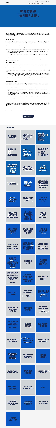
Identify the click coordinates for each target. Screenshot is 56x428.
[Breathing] (13, 184)
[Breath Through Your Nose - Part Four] (13, 340)
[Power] (43, 387)
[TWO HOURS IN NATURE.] (43, 278)
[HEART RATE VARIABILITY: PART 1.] (43, 231)
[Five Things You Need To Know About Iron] (28, 340)
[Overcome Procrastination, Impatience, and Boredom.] (43, 137)
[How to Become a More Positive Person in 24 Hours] (13, 403)
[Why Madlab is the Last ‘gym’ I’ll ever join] (43, 246)
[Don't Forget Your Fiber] (13, 387)
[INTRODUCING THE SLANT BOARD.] (28, 262)
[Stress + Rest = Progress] (13, 293)
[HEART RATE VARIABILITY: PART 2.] (43, 199)
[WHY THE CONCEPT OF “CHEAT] (28, 215)
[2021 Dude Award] (43, 340)
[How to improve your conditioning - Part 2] (28, 293)
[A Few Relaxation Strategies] (13, 199)
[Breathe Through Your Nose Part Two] (13, 372)
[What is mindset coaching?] (43, 215)
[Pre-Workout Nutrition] (28, 309)
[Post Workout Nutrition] (43, 325)
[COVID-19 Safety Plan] (13, 419)
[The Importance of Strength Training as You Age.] (13, 309)
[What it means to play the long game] (43, 403)
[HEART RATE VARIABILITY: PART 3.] (28, 184)
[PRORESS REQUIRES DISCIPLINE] (43, 262)
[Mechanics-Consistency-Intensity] (28, 325)
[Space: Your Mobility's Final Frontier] (13, 215)
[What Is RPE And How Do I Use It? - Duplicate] (28, 168)
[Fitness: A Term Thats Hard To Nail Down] (28, 231)
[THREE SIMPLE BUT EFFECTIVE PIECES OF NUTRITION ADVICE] (43, 184)
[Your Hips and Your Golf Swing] (13, 231)
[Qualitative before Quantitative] (43, 372)
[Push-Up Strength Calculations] (43, 356)
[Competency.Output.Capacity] (13, 356)
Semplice (7, 2)
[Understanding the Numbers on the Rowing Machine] (28, 356)
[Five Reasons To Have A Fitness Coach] (13, 168)
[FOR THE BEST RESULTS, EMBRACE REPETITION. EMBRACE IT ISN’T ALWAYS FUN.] (28, 278)
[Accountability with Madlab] (43, 152)
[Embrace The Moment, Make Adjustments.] (13, 152)
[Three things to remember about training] (28, 403)
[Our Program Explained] (13, 137)
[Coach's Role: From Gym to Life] (28, 137)
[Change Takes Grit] (28, 199)
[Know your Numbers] (28, 372)
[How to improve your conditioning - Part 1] (43, 309)
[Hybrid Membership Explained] (28, 152)
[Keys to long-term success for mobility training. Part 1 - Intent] (13, 325)
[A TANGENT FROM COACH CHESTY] (13, 278)
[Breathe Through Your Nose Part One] (28, 387)
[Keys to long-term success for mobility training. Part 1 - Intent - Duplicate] (43, 293)
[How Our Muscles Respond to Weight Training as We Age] (13, 246)
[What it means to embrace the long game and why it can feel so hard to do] (28, 246)
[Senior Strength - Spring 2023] (43, 168)
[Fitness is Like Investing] (13, 262)
